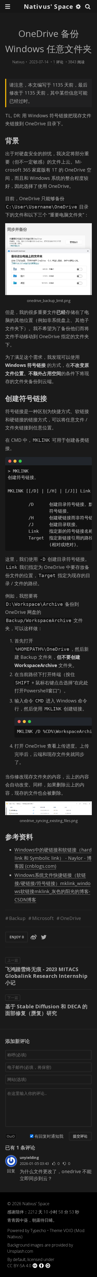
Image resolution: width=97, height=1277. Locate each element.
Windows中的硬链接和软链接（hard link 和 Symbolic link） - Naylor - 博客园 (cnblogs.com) (53, 858)
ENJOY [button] (17, 936)
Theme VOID (61, 1230)
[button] (7, 6)
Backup (17, 918)
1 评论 (58, 61)
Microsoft (43, 918)
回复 (11, 1171)
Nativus (18, 61)
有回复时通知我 (48, 1136)
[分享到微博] (33, 937)
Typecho (38, 1230)
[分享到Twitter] (43, 937)
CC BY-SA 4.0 (19, 1265)
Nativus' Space (48, 6)
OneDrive (70, 918)
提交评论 (80, 1136)
